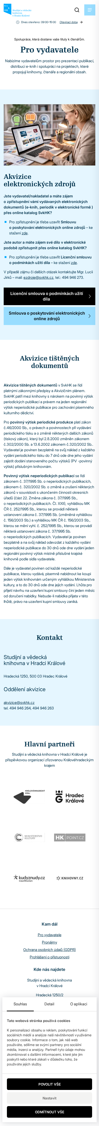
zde (25, 233)
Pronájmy (49, 942)
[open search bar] (76, 9)
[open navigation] (89, 9)
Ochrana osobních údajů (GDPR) (49, 949)
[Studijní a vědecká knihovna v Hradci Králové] (17, 10)
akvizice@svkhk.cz (19, 702)
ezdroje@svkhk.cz (38, 277)
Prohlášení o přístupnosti (49, 957)
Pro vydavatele (49, 935)
